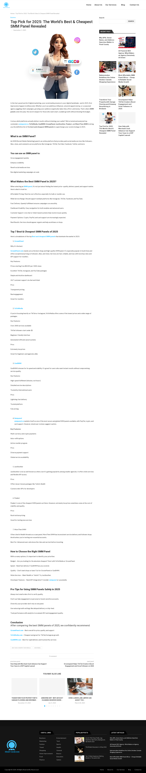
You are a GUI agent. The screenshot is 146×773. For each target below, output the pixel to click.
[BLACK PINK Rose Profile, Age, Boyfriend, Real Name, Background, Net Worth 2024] (79, 740)
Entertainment (61, 738)
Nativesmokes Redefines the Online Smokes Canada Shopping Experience (107, 78)
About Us (98, 5)
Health (58, 747)
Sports (58, 744)
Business (42, 738)
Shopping (42, 750)
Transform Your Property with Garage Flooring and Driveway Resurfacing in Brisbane (107, 104)
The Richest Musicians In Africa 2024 (96, 747)
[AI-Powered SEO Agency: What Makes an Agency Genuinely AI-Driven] (127, 42)
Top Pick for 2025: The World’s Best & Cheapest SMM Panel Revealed (107, 129)
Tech (58, 741)
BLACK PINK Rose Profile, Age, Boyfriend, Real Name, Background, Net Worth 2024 (95, 739)
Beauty (58, 753)
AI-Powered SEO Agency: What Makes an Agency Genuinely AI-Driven (126, 54)
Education (59, 756)
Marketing (42, 741)
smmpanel (53, 580)
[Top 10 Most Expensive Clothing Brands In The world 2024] (79, 758)
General (59, 750)
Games (58, 759)
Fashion (42, 744)
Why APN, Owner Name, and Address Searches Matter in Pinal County (106, 41)
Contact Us (134, 5)
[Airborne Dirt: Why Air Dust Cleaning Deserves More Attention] (52, 686)
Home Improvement (46, 753)
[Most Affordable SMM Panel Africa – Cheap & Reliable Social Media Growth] (127, 67)
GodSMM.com (15, 640)
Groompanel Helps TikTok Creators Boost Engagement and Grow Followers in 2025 (126, 104)
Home (88, 5)
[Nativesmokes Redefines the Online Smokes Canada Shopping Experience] (107, 67)
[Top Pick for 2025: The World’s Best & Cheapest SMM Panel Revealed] (107, 118)
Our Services (110, 5)
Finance (42, 759)
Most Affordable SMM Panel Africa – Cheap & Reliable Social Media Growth (126, 78)
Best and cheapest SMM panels (21, 647)
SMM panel (37, 647)
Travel (41, 747)
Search (101, 18)
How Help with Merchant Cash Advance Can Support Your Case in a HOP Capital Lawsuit (126, 130)
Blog (123, 5)
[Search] (145, 5)
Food (41, 756)
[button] (14, 692)
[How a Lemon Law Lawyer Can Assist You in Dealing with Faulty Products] (80, 686)
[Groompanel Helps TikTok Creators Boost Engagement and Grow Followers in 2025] (127, 91)
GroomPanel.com (16, 251)
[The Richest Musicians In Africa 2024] (79, 749)
